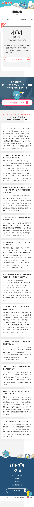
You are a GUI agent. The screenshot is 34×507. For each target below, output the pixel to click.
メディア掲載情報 (17, 475)
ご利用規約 (17, 481)
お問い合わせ (16, 490)
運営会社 (17, 478)
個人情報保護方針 (17, 485)
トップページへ (17, 59)
